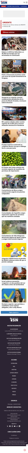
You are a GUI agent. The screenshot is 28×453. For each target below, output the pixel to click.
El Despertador (23, 6)
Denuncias (14, 400)
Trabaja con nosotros (14, 438)
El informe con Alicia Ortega (13, 6)
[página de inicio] (4, 2)
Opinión (14, 379)
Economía (14, 382)
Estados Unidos (14, 372)
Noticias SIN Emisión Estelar (14, 347)
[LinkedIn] (19, 426)
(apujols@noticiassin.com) (13, 418)
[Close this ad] (27, 445)
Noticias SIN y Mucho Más (14, 343)
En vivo (3, 6)
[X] (7, 426)
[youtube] (14, 426)
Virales (14, 394)
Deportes (14, 388)
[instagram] (12, 426)
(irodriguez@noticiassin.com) (14, 421)
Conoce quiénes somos (14, 432)
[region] (14, 449)
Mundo (14, 376)
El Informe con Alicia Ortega (14, 334)
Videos (14, 391)
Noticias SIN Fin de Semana (14, 352)
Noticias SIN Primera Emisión (14, 338)
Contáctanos (14, 435)
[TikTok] (17, 426)
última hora (14, 363)
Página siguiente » (14, 312)
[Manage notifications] (25, 450)
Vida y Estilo (14, 385)
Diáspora (14, 369)
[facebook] (10, 426)
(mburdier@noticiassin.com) (13, 415)
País (14, 366)
